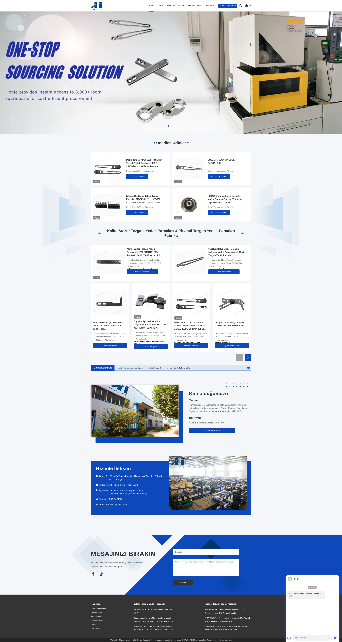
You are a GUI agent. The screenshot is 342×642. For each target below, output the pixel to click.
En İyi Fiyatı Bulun (137, 176)
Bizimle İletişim (195, 6)
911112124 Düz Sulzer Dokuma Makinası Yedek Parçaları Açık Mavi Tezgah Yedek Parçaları (226, 252)
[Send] (335, 638)
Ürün (160, 6)
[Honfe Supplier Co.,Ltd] (105, 6)
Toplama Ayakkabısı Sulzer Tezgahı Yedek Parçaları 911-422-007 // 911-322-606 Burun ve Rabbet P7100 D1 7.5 (163, 368)
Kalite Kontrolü (97, 617)
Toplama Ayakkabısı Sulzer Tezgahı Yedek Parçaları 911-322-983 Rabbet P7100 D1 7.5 (150, 324)
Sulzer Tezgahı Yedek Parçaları (139, 171)
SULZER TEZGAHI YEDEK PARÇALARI (221, 161)
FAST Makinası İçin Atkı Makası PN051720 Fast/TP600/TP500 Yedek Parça (108, 325)
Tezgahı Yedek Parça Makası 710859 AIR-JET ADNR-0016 (229, 324)
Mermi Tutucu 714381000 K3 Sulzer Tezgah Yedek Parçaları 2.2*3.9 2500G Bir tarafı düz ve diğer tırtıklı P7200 (144, 163)
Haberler (210, 6)
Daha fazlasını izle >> (212, 430)
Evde (151, 6)
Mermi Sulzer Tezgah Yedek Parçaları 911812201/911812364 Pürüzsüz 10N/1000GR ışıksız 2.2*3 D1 (144, 252)
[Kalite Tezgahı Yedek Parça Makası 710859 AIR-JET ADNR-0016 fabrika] (232, 302)
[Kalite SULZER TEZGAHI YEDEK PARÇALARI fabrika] (189, 168)
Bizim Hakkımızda (175, 6)
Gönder (183, 582)
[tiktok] (101, 574)
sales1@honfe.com (117, 505)
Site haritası (96, 629)
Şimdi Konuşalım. (227, 6)
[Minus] (335, 579)
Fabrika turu (96, 613)
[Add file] (289, 638)
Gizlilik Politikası (117, 640)
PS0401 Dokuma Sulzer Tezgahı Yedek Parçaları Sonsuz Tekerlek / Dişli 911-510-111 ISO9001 (225, 199)
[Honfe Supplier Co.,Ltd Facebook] (93, 574)
